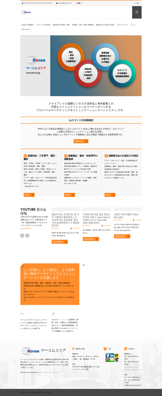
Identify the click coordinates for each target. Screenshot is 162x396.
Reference (79, 141)
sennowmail (75, 228)
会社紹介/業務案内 (27, 25)
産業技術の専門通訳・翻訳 (61, 25)
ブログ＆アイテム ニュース (126, 25)
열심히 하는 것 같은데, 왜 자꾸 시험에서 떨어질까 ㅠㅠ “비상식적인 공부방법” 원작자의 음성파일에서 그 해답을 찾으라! (65, 220)
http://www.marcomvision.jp (49, 372)
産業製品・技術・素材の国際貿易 (83, 25)
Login (137, 3)
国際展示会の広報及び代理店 (105, 25)
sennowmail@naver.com (133, 369)
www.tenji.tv (63, 319)
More (27, 195)
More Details (57, 242)
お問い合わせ (25, 29)
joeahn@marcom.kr (131, 367)
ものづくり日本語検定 (43, 25)
